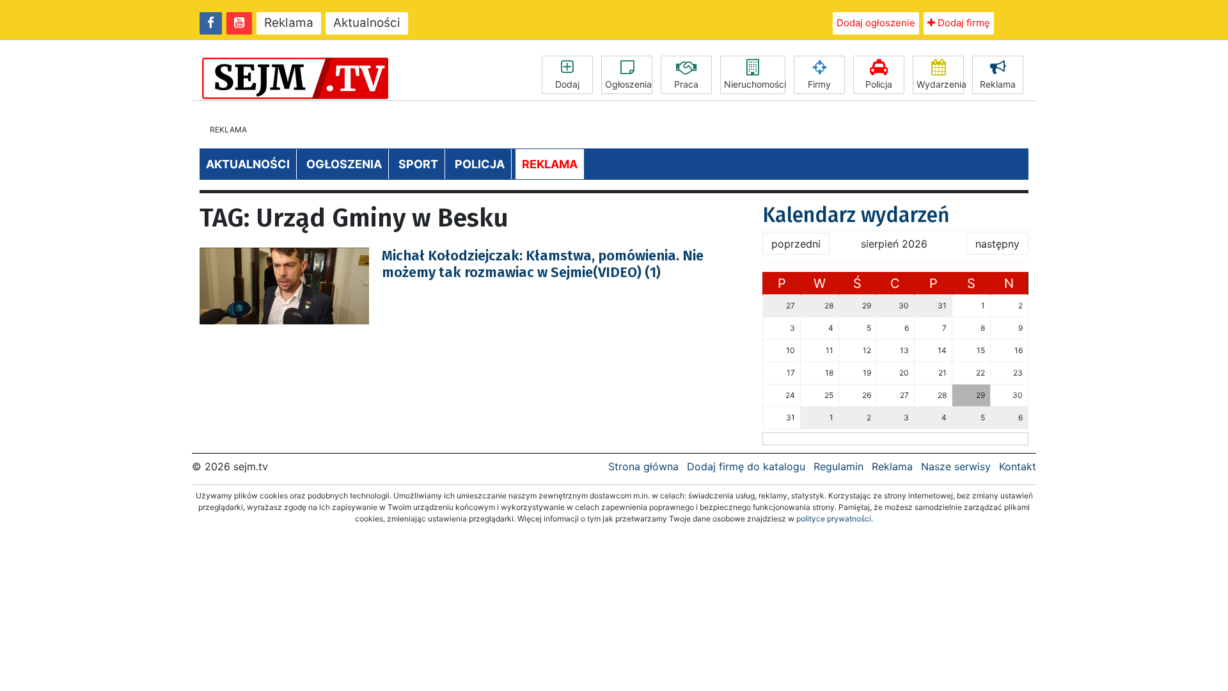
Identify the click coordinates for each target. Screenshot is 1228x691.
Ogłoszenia (628, 84)
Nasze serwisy (956, 466)
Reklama (288, 22)
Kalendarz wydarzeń (856, 215)
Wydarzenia (940, 84)
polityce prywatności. (834, 518)
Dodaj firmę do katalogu (746, 466)
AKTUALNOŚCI (248, 164)
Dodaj (567, 84)
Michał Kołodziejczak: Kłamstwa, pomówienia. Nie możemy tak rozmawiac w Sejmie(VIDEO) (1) (543, 264)
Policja (878, 84)
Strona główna (643, 466)
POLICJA (480, 164)
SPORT (418, 164)
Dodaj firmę (962, 23)
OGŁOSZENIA (344, 164)
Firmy (819, 84)
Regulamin (838, 466)
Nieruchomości (754, 84)
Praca (686, 84)
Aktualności (366, 22)
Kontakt (1017, 466)
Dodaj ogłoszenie (876, 23)
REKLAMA (550, 164)
